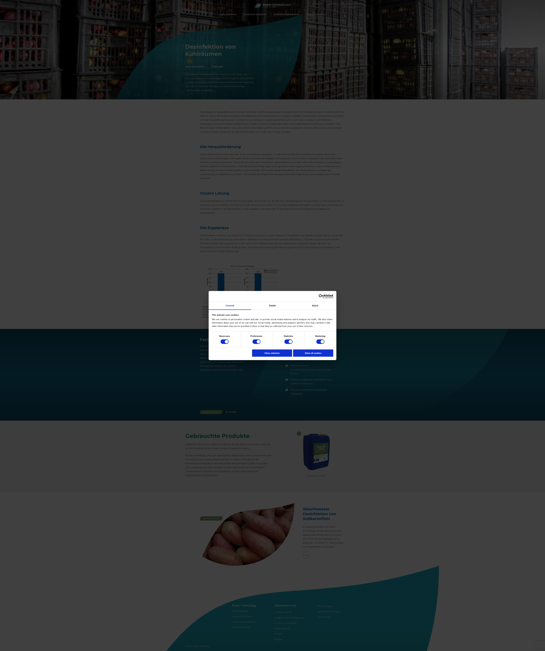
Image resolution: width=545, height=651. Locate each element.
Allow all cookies (313, 353)
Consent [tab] (230, 305)
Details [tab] (272, 305)
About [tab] (315, 305)
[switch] (256, 341)
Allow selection (272, 353)
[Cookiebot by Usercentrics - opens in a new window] (320, 296)
